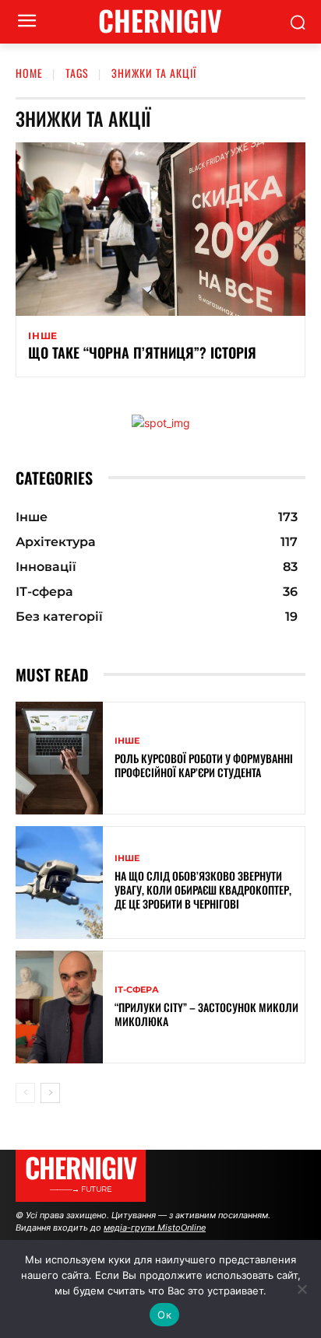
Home (29, 73)
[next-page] (50, 1093)
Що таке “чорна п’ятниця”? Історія (142, 352)
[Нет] (301, 1289)
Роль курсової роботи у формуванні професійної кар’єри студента (204, 765)
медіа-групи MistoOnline (155, 1227)
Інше (43, 336)
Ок (164, 1314)
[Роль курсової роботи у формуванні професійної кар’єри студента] (59, 758)
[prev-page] (25, 1093)
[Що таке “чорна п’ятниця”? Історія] (160, 229)
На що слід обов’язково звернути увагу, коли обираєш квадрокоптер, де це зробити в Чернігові (203, 889)
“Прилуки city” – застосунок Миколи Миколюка (206, 1014)
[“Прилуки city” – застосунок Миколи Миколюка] (59, 1007)
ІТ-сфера (137, 990)
